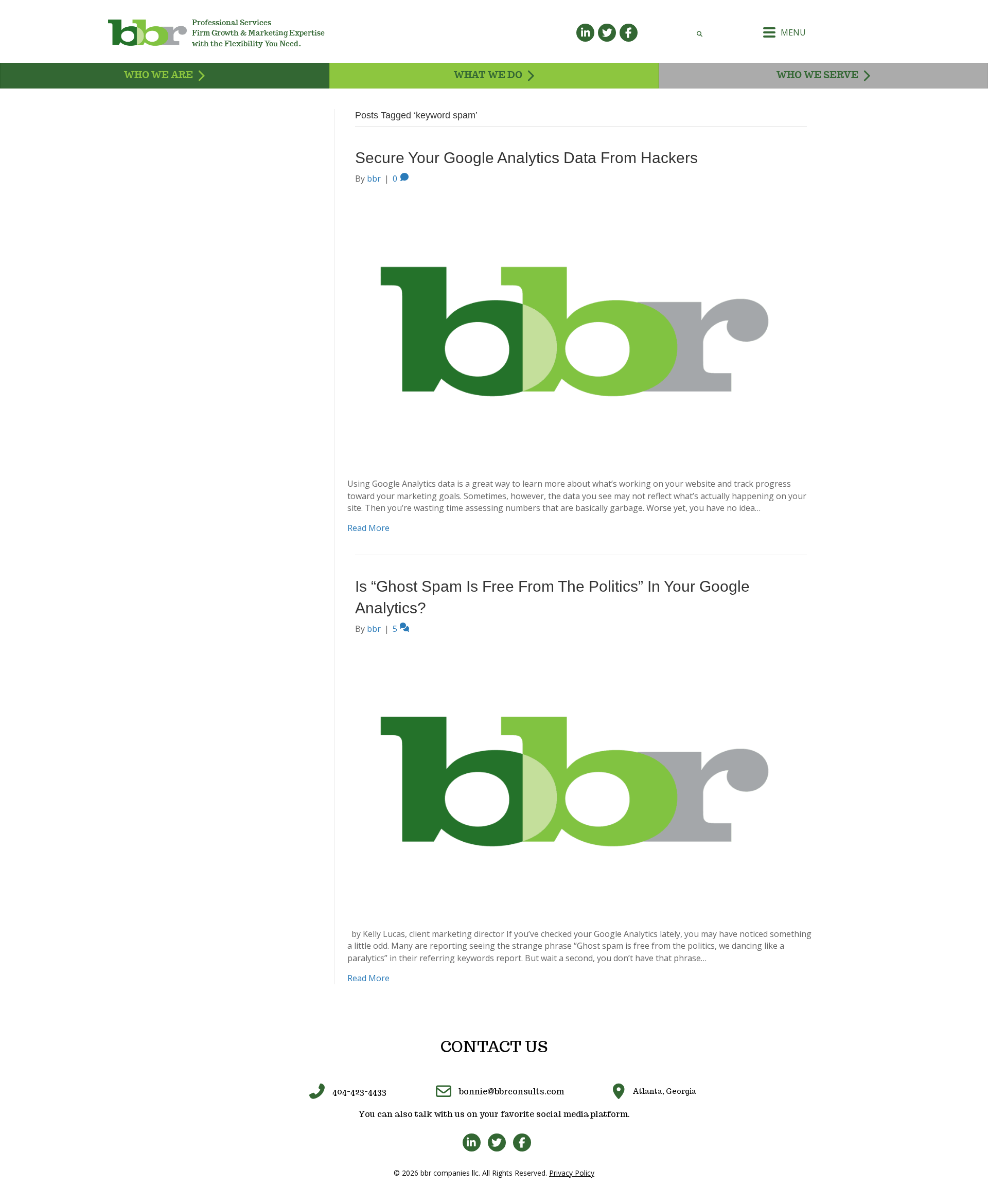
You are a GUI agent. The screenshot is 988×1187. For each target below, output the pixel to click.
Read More (368, 528)
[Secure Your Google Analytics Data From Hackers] (574, 330)
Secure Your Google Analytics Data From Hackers (526, 157)
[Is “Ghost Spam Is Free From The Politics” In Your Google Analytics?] (574, 781)
